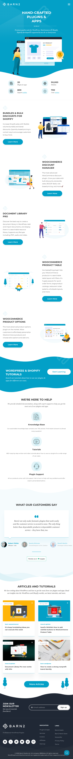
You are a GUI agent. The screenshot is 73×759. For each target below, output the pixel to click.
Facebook (5, 742)
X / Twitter (11, 742)
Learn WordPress (45, 663)
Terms (57, 744)
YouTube (22, 742)
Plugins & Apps (45, 730)
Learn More (13, 142)
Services (42, 733)
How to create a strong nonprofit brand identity (53, 668)
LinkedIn (16, 742)
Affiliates (42, 740)
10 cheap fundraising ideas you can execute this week (17, 628)
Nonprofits (58, 737)
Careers (42, 737)
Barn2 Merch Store (61, 733)
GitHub (33, 742)
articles (25, 92)
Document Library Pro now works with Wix (18, 668)
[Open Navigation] (69, 4)
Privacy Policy (59, 741)
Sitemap (42, 744)
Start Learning (59, 372)
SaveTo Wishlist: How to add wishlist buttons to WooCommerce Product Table (54, 629)
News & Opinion (45, 624)
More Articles (36, 684)
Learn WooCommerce (12, 624)
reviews (57, 92)
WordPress (28, 742)
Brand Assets (59, 730)
